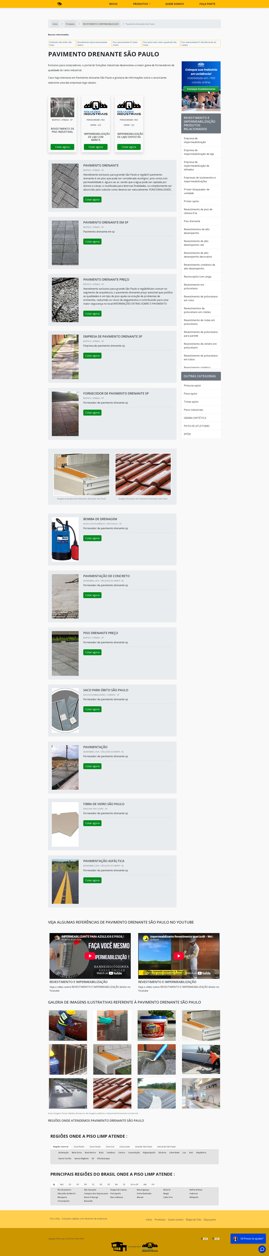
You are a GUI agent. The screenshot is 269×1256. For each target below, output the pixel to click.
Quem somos (174, 4)
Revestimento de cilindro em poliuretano (200, 345)
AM (145, 1184)
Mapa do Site (193, 1219)
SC (93, 1184)
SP (77, 1184)
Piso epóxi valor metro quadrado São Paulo (160, 43)
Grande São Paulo (143, 1146)
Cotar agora (62, 147)
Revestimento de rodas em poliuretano (199, 322)
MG (62, 1184)
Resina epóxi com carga (197, 276)
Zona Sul (110, 1146)
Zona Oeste (95, 1146)
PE (109, 1184)
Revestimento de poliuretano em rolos (201, 298)
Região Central (60, 1146)
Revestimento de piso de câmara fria (198, 211)
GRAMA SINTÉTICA (195, 418)
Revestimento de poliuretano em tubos (201, 357)
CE (124, 1184)
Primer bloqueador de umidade (196, 191)
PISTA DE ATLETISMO (197, 426)
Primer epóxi (191, 201)
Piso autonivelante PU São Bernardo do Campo (198, 43)
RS (101, 1184)
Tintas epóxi (191, 401)
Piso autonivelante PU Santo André (125, 43)
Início (149, 1219)
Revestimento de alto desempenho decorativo (198, 254)
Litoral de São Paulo (166, 1146)
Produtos (140, 4)
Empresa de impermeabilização (195, 140)
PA (153, 1184)
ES (70, 1184)
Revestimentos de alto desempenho (197, 231)
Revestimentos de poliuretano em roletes (197, 310)
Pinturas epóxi (192, 385)
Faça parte (207, 4)
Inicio (113, 4)
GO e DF (134, 1184)
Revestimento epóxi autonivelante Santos (92, 43)
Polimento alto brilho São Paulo (60, 43)
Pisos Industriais (193, 410)
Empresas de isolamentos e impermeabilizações (200, 179)
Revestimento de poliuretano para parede (201, 333)
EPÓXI (187, 434)
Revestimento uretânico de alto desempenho (199, 266)
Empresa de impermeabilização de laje (199, 152)
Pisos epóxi (190, 393)
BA (116, 1184)
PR (85, 1184)
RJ (54, 1184)
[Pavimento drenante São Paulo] (62, 107)
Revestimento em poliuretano (194, 286)
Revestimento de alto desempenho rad (196, 243)
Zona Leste (124, 1146)
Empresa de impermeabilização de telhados (196, 165)
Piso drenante (192, 221)
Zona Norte (79, 1146)
